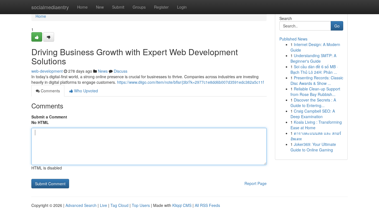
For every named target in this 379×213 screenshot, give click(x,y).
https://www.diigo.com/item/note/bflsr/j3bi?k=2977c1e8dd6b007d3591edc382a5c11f (190, 82)
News (103, 71)
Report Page (255, 183)
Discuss (120, 71)
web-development (47, 71)
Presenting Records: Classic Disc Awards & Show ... (316, 80)
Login (182, 7)
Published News (293, 39)
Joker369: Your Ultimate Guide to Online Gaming (313, 147)
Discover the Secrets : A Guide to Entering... (313, 102)
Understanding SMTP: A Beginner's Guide (313, 58)
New (100, 7)
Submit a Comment (49, 117)
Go (337, 26)
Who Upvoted (85, 90)
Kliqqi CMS (181, 205)
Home (82, 7)
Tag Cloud (119, 205)
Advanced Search (81, 205)
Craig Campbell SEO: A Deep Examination (312, 113)
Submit (118, 7)
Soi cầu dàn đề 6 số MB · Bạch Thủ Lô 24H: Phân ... (314, 69)
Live (103, 205)
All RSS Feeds (207, 205)
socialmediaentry (50, 7)
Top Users (141, 205)
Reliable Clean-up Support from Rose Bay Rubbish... (315, 91)
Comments (50, 90)
